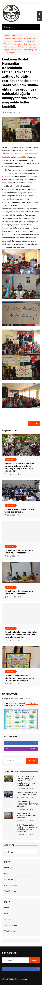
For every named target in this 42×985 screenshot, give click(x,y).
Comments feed (10, 885)
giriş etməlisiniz (26, 698)
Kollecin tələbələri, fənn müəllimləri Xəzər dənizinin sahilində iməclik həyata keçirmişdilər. (20, 634)
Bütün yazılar (10, 459)
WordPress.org (10, 891)
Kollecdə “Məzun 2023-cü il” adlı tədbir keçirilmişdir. (19, 510)
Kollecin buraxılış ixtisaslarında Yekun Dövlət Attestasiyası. (18, 551)
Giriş (6, 873)
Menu (8, 27)
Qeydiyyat (8, 867)
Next (32, 423)
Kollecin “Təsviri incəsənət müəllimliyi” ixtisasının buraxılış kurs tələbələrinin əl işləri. (19, 678)
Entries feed (9, 879)
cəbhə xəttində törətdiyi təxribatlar (16, 173)
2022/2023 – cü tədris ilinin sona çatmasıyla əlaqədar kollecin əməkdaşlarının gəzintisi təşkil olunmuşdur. (19, 467)
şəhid (22, 157)
